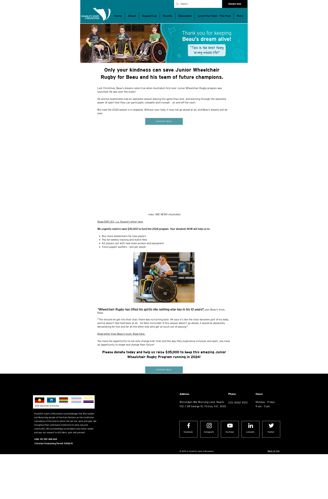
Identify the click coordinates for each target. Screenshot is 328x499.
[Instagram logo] (209, 425)
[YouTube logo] (230, 425)
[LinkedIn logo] (250, 425)
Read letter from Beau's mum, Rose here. (121, 333)
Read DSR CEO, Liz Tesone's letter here (120, 221)
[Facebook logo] (188, 425)
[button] (185, 16)
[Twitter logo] (271, 425)
